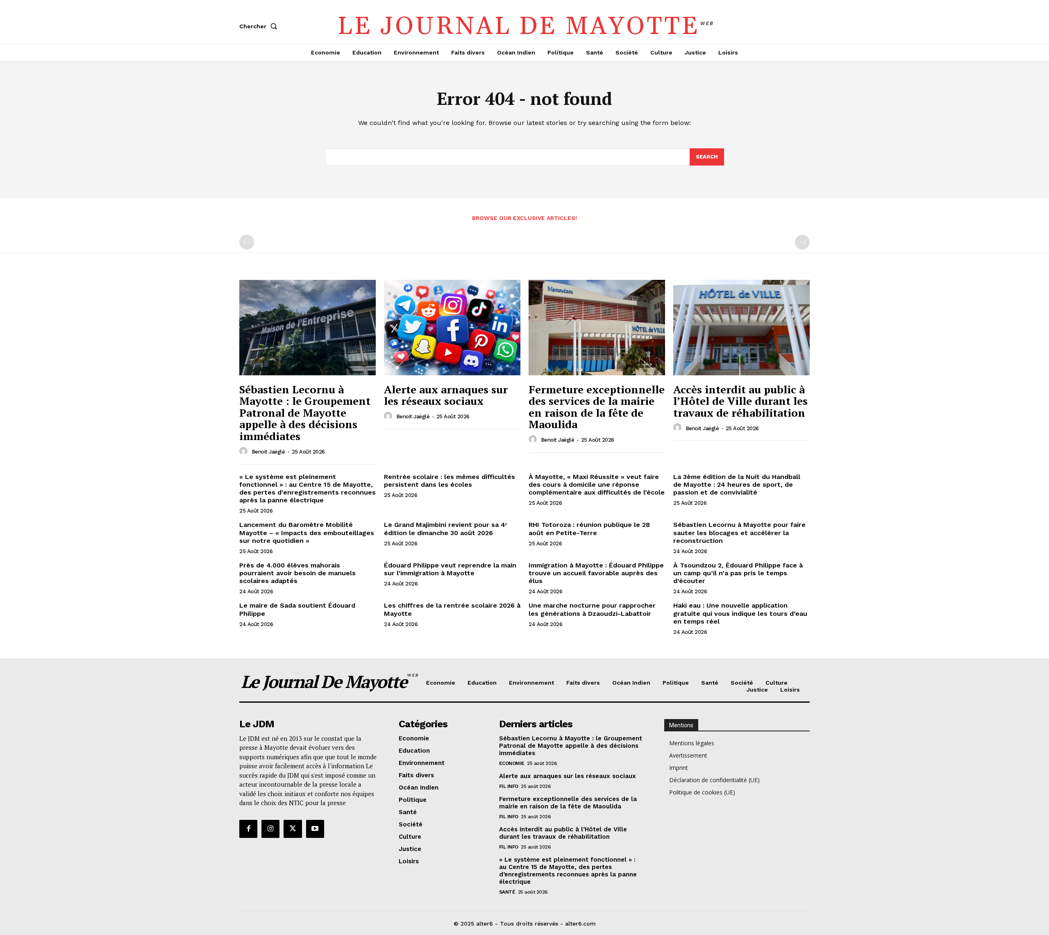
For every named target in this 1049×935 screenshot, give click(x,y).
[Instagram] (270, 829)
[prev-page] (246, 242)
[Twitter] (293, 829)
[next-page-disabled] (802, 242)
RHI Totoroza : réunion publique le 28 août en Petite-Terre (589, 528)
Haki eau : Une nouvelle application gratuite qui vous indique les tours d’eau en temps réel (740, 613)
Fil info (508, 786)
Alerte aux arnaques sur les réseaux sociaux (446, 395)
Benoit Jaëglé (268, 452)
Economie (511, 763)
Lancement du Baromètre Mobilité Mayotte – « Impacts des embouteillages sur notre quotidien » (306, 532)
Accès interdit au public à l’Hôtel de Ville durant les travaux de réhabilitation (740, 401)
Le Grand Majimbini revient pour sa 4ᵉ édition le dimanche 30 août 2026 (445, 528)
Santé (507, 892)
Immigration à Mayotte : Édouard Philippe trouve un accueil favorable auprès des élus (596, 573)
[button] (259, 26)
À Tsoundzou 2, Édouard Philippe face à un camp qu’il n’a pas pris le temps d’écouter (738, 573)
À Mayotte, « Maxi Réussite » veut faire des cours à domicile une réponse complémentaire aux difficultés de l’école (597, 484)
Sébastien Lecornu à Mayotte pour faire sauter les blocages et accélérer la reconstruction (739, 532)
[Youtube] (315, 829)
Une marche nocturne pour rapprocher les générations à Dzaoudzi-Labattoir (592, 609)
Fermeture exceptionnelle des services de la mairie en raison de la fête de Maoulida (597, 406)
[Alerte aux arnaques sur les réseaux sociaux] (452, 327)
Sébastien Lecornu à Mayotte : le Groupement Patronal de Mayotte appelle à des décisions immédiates (304, 412)
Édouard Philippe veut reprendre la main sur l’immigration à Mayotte (450, 569)
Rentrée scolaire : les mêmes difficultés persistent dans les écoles (449, 480)
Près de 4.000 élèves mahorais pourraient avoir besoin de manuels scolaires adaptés (297, 573)
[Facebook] (248, 829)
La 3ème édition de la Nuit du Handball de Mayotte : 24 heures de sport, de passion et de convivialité (736, 484)
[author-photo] (244, 451)
